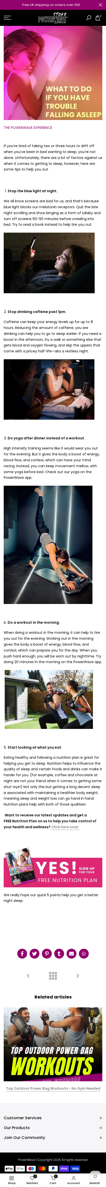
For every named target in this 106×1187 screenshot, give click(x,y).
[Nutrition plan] (53, 866)
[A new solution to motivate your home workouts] (77, 976)
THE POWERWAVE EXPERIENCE (28, 127)
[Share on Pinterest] (47, 954)
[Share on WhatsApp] (84, 954)
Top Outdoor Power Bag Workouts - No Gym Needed (53, 1088)
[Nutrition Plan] (78, 827)
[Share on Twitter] (34, 954)
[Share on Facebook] (22, 954)
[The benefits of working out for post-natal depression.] (28, 976)
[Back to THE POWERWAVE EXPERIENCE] (53, 976)
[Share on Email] (71, 954)
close (100, 5)
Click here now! (64, 827)
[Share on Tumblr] (59, 954)
